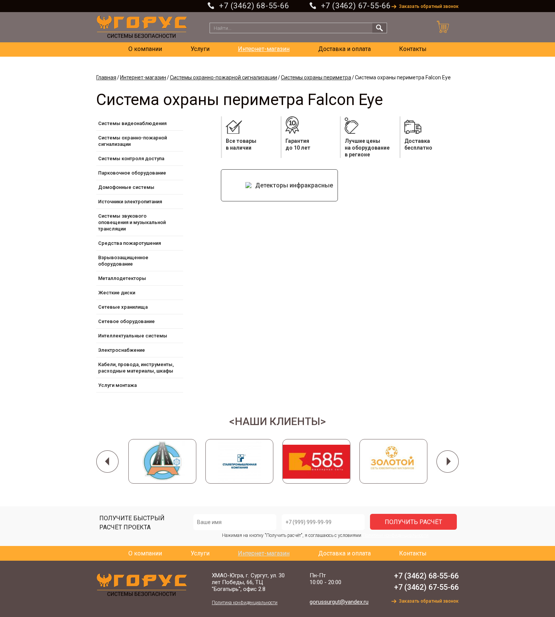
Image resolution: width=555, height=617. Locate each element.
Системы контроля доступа (131, 158)
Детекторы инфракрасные (294, 185)
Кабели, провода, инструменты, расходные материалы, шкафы (136, 368)
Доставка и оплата (344, 49)
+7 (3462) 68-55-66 (254, 5)
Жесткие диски (116, 292)
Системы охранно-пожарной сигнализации (223, 77)
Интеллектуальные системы (132, 336)
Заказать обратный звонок (429, 6)
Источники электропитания (130, 201)
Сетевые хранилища (123, 307)
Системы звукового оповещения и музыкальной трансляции (132, 222)
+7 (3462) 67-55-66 (356, 5)
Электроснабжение (121, 350)
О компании (145, 49)
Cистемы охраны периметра (316, 77)
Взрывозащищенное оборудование (123, 261)
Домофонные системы (126, 187)
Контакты (413, 49)
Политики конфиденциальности (395, 535)
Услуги (200, 49)
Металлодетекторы (122, 278)
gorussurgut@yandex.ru (339, 601)
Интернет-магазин (264, 49)
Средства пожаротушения (129, 243)
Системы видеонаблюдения (132, 123)
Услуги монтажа (117, 385)
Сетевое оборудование (126, 321)
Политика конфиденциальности (245, 602)
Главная (106, 77)
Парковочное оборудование (132, 173)
